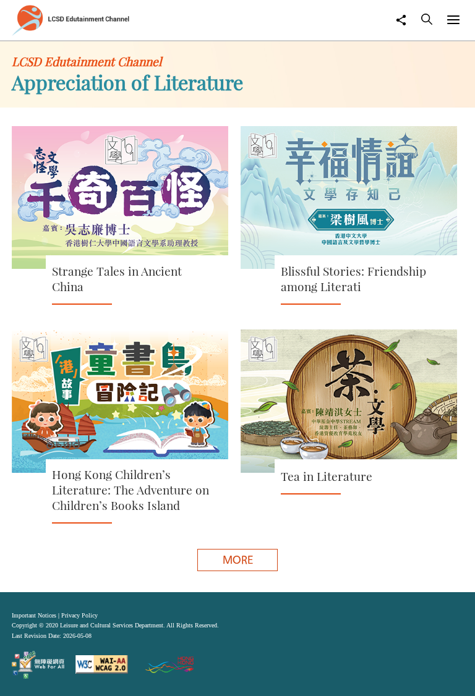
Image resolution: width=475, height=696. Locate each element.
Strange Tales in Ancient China (117, 278)
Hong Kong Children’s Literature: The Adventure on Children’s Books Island (130, 490)
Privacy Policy (79, 615)
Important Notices (34, 615)
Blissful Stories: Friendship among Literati (353, 278)
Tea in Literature (326, 476)
